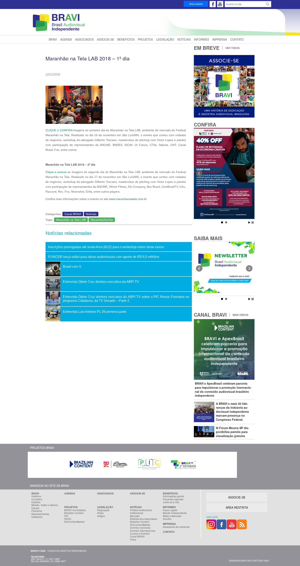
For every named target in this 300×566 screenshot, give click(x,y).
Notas (100, 513)
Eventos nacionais (140, 527)
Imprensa (219, 39)
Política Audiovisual (141, 510)
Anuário (167, 518)
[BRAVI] (59, 31)
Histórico (36, 496)
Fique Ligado (170, 510)
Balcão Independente (175, 513)
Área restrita (196, 4)
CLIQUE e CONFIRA (59, 130)
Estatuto (35, 502)
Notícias (184, 39)
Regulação (103, 510)
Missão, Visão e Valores (44, 505)
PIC (66, 516)
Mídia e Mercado (172, 516)
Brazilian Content (73, 513)
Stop (252, 222)
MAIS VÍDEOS (240, 314)
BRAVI (53, 39)
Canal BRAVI (72, 214)
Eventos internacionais (142, 530)
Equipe (35, 508)
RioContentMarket (74, 521)
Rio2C (67, 518)
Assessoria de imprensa (176, 526)
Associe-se (105, 39)
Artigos (101, 516)
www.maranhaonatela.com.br (128, 199)
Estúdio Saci (261, 560)
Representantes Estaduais (40, 515)
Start (249, 222)
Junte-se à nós (171, 502)
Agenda (66, 39)
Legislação (165, 39)
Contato (237, 39)
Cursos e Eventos (140, 533)
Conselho (36, 499)
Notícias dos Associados (143, 518)
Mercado (135, 516)
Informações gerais (173, 496)
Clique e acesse (56, 172)
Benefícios (125, 39)
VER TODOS (232, 48)
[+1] (102, 80)
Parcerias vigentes (173, 499)
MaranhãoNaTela (102, 219)
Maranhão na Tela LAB (71, 219)
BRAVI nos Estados (75, 510)
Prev (199, 173)
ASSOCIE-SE (236, 497)
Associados (84, 39)
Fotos (133, 539)
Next (249, 173)
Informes (201, 39)
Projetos (145, 39)
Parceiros (36, 510)
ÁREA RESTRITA (237, 507)
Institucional (136, 513)
